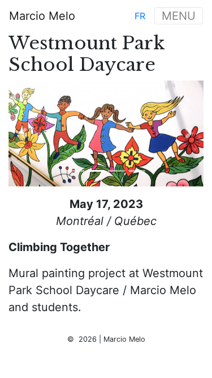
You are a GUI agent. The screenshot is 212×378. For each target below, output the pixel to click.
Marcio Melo (42, 16)
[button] (23, 133)
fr (140, 16)
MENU (179, 16)
